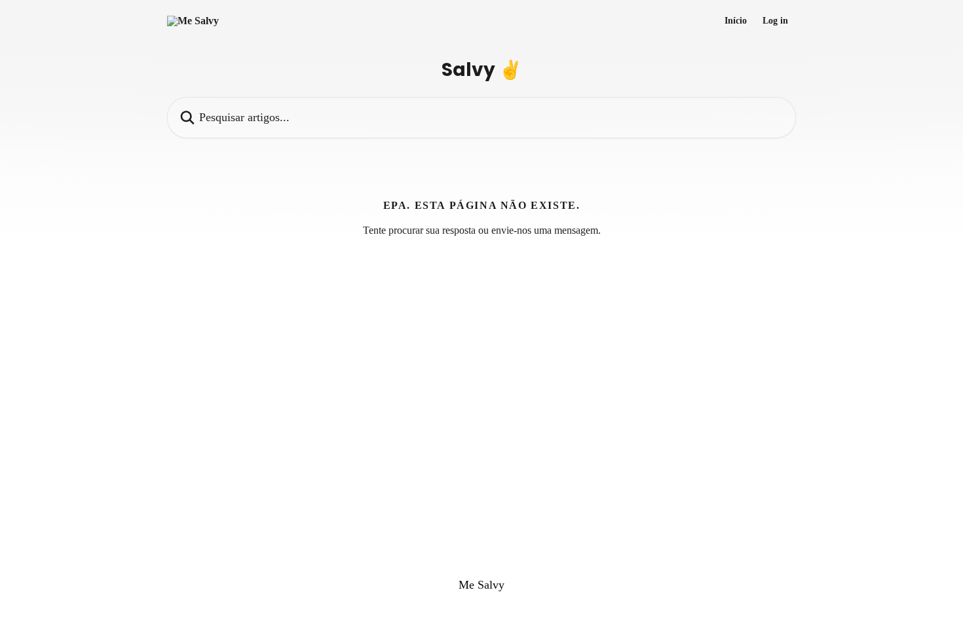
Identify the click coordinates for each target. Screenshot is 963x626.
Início (736, 21)
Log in (775, 21)
